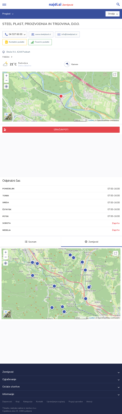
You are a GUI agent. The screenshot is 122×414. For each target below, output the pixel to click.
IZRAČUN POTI (61, 129)
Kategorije (27, 401)
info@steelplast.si (69, 34)
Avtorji (89, 401)
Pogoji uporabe (76, 401)
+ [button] (6, 76)
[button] (6, 86)
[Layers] (7, 116)
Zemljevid (93, 241)
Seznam (32, 241)
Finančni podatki (42, 42)
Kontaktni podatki (16, 42)
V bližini (5, 57)
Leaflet (91, 120)
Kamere (74, 64)
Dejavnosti (7, 401)
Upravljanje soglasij (56, 401)
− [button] (6, 80)
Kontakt (39, 401)
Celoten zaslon (114, 74)
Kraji (18, 401)
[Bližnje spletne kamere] (67, 64)
